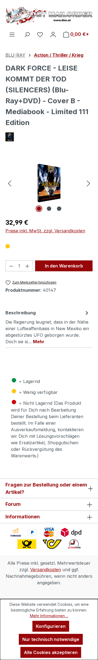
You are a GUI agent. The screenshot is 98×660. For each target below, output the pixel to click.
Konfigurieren (51, 626)
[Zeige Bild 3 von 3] (59, 208)
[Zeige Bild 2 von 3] (49, 208)
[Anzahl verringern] (11, 265)
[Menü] (12, 34)
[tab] (47, 327)
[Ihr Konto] (53, 34)
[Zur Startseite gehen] (49, 16)
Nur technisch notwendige (50, 639)
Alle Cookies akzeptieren (51, 652)
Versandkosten (45, 569)
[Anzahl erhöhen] (27, 265)
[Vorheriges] (9, 183)
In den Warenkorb (64, 266)
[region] (49, 183)
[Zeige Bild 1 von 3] (39, 208)
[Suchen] (26, 34)
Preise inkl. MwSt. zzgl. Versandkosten (45, 230)
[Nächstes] (88, 183)
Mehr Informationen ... (49, 615)
